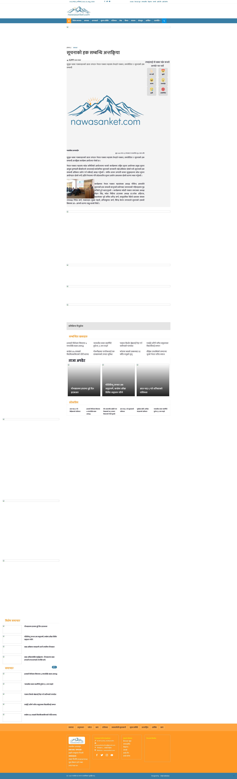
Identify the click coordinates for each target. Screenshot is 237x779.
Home (131, 2)
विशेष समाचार (76, 20)
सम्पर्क (154, 2)
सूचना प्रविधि (105, 20)
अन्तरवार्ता (95, 20)
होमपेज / (69, 47)
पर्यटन (90, 727)
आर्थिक (148, 20)
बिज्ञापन (150, 2)
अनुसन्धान (80, 727)
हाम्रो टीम (159, 2)
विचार (126, 20)
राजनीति (156, 20)
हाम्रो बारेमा (165, 2)
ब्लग (97, 727)
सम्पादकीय (144, 2)
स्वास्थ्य (133, 20)
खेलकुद (140, 20)
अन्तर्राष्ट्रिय (145, 727)
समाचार (86, 20)
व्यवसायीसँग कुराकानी (119, 727)
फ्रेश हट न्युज (137, 2)
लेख (120, 20)
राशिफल (114, 20)
